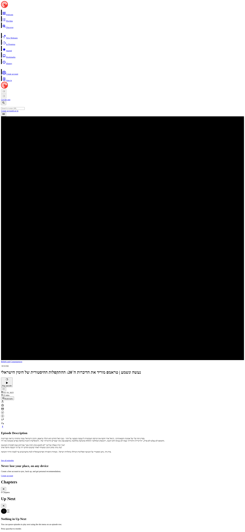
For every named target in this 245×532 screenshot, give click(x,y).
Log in (15, 111)
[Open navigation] (3, 114)
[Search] (3, 103)
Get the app (5, 100)
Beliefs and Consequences (11, 362)
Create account (7, 111)
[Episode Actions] (3, 389)
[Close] (3, 489)
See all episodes (7, 460)
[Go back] (4, 91)
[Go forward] (4, 96)
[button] (122, 12)
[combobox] (13, 108)
